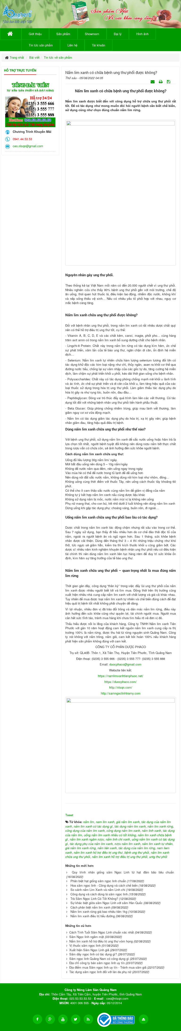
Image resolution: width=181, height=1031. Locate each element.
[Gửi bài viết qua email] (153, 81)
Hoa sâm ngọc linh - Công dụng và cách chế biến (104, 885)
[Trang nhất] (10, 34)
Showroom (92, 34)
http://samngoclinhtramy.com (120, 693)
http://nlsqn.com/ (120, 687)
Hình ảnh (142, 34)
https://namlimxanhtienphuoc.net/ (120, 676)
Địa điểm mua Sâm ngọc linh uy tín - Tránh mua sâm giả (107, 967)
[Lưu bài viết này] (169, 81)
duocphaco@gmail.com (125, 664)
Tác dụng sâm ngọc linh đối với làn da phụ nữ (100, 972)
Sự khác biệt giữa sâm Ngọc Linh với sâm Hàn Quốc (106, 903)
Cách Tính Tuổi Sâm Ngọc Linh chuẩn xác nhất (101, 932)
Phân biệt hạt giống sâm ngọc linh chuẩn (98, 881)
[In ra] (161, 81)
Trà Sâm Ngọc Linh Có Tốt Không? (94, 898)
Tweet (69, 815)
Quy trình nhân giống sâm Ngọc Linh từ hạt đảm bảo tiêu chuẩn (123, 872)
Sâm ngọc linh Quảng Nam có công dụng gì (99, 958)
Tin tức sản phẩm (41, 45)
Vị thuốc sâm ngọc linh (85, 945)
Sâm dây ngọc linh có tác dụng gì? (93, 954)
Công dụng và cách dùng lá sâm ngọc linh (99, 894)
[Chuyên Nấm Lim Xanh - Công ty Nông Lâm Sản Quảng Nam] (17, 13)
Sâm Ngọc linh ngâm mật (86, 936)
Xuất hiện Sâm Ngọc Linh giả (89, 950)
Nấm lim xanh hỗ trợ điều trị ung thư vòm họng (101, 941)
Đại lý (118, 34)
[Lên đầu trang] (143, 1019)
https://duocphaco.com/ (120, 681)
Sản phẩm (63, 34)
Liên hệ (72, 45)
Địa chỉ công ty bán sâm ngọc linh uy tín (97, 963)
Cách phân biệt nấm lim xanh (90, 907)
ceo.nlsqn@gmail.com (27, 146)
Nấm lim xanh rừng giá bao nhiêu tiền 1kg (98, 911)
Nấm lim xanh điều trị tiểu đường (92, 916)
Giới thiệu (35, 34)
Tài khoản (98, 45)
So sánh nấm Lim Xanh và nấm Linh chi (97, 889)
